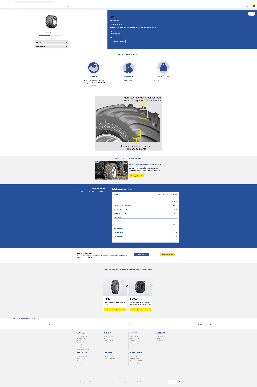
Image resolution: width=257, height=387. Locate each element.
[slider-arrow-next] (66, 35)
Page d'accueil (5, 9)
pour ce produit (117, 37)
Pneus (11, 9)
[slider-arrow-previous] (36, 35)
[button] (113, 16)
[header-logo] (7, 2)
